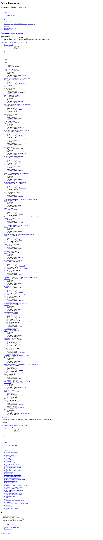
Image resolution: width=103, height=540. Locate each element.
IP (4, 357)
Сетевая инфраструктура (12, 33)
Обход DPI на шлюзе (9, 121)
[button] (8, 45)
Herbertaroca (22, 75)
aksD (5, 209)
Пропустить (4, 10)
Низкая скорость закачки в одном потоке (15, 182)
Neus (20, 274)
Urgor (5, 123)
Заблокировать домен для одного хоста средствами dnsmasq (20, 199)
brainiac (21, 335)
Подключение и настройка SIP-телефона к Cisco (17, 78)
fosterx (5, 253)
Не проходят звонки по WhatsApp (13, 260)
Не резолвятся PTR (9, 242)
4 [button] (4, 54)
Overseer (6, 400)
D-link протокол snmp (10, 86)
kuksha (5, 261)
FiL (20, 378)
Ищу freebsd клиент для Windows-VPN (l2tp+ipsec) (17, 104)
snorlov (21, 214)
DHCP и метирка (8, 208)
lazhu (5, 235)
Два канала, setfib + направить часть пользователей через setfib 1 (21, 216)
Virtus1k (6, 227)
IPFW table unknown (9, 399)
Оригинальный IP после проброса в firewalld (16, 225)
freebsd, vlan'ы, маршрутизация (12, 338)
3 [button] (4, 52)
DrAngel (6, 296)
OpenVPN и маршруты (10, 390)
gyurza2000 (22, 266)
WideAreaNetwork (24, 413)
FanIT (5, 201)
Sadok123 (21, 127)
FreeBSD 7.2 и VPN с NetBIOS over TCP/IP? (16, 268)
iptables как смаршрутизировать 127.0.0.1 (15, 373)
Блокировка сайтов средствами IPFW (14, 407)
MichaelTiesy (22, 84)
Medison (6, 270)
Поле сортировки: (20, 419)
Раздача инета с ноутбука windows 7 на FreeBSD (17, 381)
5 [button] (4, 55)
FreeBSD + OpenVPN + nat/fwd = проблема (15, 294)
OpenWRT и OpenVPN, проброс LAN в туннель (17, 164)
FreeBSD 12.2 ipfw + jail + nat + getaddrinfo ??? (16, 355)
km (4, 409)
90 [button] (4, 58)
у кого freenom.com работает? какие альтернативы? (18, 112)
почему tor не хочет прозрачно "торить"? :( (15, 138)
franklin (6, 192)
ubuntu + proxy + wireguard (11, 190)
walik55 (6, 105)
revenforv (6, 305)
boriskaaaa (6, 71)
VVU (5, 322)
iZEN (20, 309)
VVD (20, 110)
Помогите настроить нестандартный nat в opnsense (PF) (19, 234)
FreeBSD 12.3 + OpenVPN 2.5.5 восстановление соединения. (20, 277)
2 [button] (4, 51)
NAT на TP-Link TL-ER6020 (11, 95)
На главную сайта (5, 533)
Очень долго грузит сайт (10, 69)
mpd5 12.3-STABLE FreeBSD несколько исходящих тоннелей (20, 320)
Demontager (7, 287)
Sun (5, 157)
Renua (5, 97)
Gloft (5, 313)
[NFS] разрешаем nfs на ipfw (11, 312)
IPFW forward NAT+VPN (11, 286)
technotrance (7, 279)
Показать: (5, 419)
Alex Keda (22, 352)
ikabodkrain (7, 339)
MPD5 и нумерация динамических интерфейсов (17, 173)
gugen (20, 283)
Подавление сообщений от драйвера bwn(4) (16, 303)
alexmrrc (6, 218)
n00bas (5, 331)
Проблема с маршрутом (10, 251)
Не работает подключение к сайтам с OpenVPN (17, 130)
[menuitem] (11, 15)
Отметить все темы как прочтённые (10, 42)
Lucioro (6, 131)
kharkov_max (7, 183)
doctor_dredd (7, 383)
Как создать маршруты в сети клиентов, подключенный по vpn (21, 364)
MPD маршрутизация (10, 329)
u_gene (6, 348)
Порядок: (39, 419)
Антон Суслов (8, 79)
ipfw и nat (6, 347)
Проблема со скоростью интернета (13, 156)
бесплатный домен (9, 147)
